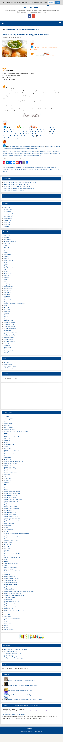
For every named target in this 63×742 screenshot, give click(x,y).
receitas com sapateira (49, 167)
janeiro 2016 (7, 211)
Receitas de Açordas (16, 130)
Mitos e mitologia (9, 523)
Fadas (6, 264)
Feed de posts (8, 364)
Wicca (33, 151)
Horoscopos (25, 148)
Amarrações (16, 151)
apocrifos (6, 247)
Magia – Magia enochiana (11, 508)
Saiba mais (51, 2)
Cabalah (6, 446)
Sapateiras (45, 169)
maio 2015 (7, 226)
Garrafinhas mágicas (10, 268)
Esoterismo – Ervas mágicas (12, 463)
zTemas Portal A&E (9, 629)
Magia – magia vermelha (11, 516)
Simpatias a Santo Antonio (11, 578)
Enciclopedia (7, 457)
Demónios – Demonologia (11, 450)
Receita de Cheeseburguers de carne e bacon (17, 186)
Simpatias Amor (7, 151)
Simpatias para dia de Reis (11, 601)
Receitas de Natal (19, 136)
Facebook (29, 728)
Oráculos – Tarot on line (11, 540)
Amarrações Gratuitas (10, 241)
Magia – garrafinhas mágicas (12, 491)
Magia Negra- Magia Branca (12, 657)
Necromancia (8, 525)
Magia (6, 489)
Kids (5, 279)
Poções (6, 305)
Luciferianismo (8, 488)
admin (12, 37)
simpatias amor (8, 320)
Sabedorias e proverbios (11, 563)
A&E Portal (7, 236)
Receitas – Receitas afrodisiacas (13, 554)
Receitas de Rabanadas (42, 132)
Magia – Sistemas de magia (12, 520)
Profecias (6, 550)
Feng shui (7, 266)
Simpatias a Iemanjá (13, 153)
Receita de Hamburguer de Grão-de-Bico (16, 184)
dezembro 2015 (8, 213)
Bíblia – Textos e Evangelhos (12, 437)
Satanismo (7, 573)
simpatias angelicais (9, 322)
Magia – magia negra (10, 512)
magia (6, 283)
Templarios (7, 620)
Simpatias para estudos (10, 605)
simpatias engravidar (10, 328)
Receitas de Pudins (28, 132)
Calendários (7, 448)
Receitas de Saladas (43, 130)
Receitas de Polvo (16, 132)
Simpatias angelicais (45, 153)
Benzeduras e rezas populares (12, 435)
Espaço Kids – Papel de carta (12, 469)
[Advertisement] (31, 396)
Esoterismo (7, 459)
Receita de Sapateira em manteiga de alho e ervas (25, 34)
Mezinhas (12, 146)
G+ (35, 728)
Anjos (47, 146)
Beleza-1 (6, 433)
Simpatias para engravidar (15, 155)
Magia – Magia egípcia (10, 506)
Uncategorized (8, 351)
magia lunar (7, 292)
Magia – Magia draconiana (11, 505)
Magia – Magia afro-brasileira (12, 493)
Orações (6, 302)
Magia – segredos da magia (12, 518)
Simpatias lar (7, 330)
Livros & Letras (8, 486)
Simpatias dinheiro (9, 326)
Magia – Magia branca (10, 495)
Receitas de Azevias (13, 134)
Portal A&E (7, 307)
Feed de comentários (10, 366)
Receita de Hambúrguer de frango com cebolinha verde (20, 182)
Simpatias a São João (10, 580)
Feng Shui (26, 155)
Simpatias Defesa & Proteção (12, 593)
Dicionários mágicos (10, 454)
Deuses (6, 452)
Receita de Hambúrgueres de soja (14, 190)
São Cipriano (7, 317)
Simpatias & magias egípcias (43, 151)
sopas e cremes (53, 169)
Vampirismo (7, 624)
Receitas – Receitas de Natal (12, 556)
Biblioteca (7, 440)
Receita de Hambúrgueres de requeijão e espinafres (19, 188)
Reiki (5, 559)
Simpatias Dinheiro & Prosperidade (29, 153)
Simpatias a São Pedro (10, 584)
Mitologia (6, 298)
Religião (6, 561)
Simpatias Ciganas (9, 324)
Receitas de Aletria (26, 134)
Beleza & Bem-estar (10, 429)
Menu (3, 23)
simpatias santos (9, 337)
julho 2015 (7, 222)
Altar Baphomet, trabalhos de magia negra (16, 649)
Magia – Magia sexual (10, 514)
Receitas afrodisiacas (43, 136)
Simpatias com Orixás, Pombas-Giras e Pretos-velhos (19, 591)
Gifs (5, 269)
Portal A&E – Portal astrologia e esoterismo (31, 5)
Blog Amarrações (9, 655)
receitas (19, 37)
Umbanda (7, 622)
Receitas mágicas (31, 136)
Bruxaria (6, 442)
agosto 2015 (7, 220)
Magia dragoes (8, 286)
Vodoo (6, 625)
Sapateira (17, 169)
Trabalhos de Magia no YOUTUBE (13, 659)
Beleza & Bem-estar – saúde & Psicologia (16, 431)
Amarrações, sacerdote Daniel (12, 653)
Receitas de (35, 134)
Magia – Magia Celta (10, 497)
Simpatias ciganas (26, 151)
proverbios (7, 311)
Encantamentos (34, 148)
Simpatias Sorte (8, 608)
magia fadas (7, 290)
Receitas (36, 55)
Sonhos (6, 343)
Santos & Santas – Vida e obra (12, 571)
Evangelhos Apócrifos (10, 473)
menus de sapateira (9, 167)
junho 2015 (7, 224)
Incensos (6, 277)
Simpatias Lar (8, 599)
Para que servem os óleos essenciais (14, 303)
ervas (5, 262)
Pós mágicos (7, 309)
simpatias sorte (8, 339)
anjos (5, 245)
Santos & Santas (8, 569)
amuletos (7, 243)
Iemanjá (6, 275)
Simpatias (7, 319)
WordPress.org (8, 368)
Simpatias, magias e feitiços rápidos (14, 610)
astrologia (7, 249)
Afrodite (43, 146)
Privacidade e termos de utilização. (13, 715)
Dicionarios (7, 258)
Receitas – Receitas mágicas (12, 557)
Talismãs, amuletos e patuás (12, 618)
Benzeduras (7, 254)
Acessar (6, 362)
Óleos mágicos (8, 529)
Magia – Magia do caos (10, 503)
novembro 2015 (8, 215)
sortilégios (7, 345)
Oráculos (6, 539)
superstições (7, 347)
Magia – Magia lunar (10, 510)
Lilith (5, 281)
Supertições (7, 616)
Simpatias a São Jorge (10, 582)
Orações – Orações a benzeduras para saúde (17, 533)
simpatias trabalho (9, 341)
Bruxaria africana (9, 444)
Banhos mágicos (25, 146)
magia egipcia (8, 288)
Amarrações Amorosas (10, 651)
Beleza (17, 146)
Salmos (6, 315)
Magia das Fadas (17, 148)
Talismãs (6, 349)
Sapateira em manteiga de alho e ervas (31, 169)
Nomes (6, 527)
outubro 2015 (8, 216)
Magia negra (7, 294)
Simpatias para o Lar (35, 155)
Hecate (6, 271)
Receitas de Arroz (8, 136)
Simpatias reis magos (10, 336)
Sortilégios (7, 614)
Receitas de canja (13, 138)
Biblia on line (7, 439)
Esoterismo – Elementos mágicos (13, 461)
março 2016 (7, 207)
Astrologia (7, 425)
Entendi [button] (57, 2)
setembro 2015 (8, 218)
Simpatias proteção (9, 334)
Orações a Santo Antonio (11, 535)
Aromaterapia (8, 423)
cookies (6, 256)
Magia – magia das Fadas (11, 501)
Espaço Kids (7, 465)
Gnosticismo (7, 478)
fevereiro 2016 (8, 209)
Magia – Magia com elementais (13, 499)
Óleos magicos (8, 300)
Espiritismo (7, 471)
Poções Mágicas (35, 146)
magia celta (7, 285)
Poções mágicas (8, 542)
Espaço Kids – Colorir (10, 467)
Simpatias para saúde (10, 607)
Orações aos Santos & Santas (12, 537)
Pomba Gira (7, 544)
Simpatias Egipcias (9, 597)
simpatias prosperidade (10, 332)
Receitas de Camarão (30, 130)
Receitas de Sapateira (42, 128)
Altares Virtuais (8, 418)
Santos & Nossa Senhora (11, 567)
